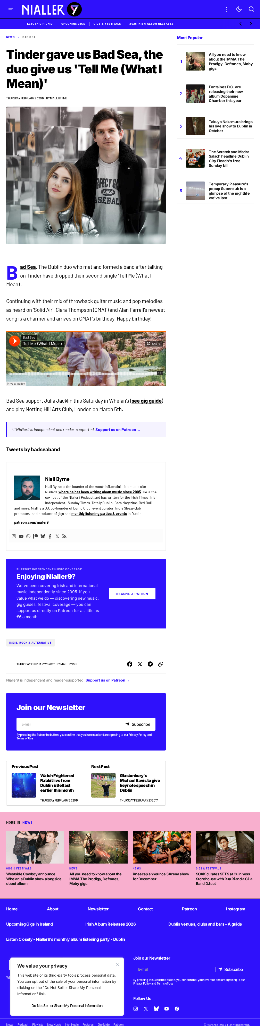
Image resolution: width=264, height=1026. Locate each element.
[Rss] (64, 536)
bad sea (29, 37)
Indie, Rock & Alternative (30, 642)
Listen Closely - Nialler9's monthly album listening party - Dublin (65, 939)
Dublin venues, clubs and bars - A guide (205, 924)
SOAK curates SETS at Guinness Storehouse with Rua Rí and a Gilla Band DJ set (224, 879)
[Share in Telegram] (150, 664)
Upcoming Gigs (73, 23)
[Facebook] (50, 536)
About (53, 908)
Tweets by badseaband (33, 449)
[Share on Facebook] (130, 664)
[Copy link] (160, 664)
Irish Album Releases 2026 (110, 924)
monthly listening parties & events (99, 513)
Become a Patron (132, 594)
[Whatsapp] (28, 536)
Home (12, 908)
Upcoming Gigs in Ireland (29, 924)
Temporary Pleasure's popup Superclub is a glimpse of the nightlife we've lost (229, 191)
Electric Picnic (40, 23)
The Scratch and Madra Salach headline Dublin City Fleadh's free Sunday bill (229, 159)
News (10, 37)
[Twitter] (57, 536)
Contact (145, 908)
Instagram (235, 908)
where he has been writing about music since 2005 (100, 492)
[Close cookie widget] (117, 964)
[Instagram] (14, 536)
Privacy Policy (137, 734)
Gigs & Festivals (107, 23)
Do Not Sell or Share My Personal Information (66, 1005)
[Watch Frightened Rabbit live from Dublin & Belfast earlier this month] (46, 783)
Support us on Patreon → (118, 429)
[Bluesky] (42, 536)
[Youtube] (21, 536)
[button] (11, 9)
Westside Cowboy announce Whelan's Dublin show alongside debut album (34, 879)
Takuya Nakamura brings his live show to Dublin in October (231, 126)
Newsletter (98, 908)
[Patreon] (35, 536)
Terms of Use (24, 738)
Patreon (189, 908)
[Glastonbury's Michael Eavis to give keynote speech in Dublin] (126, 783)
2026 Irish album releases (151, 23)
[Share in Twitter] (140, 664)
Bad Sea (28, 267)
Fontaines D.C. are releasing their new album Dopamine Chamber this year (226, 94)
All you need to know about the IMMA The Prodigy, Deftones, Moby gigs (231, 61)
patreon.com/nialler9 (31, 522)
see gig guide (146, 401)
